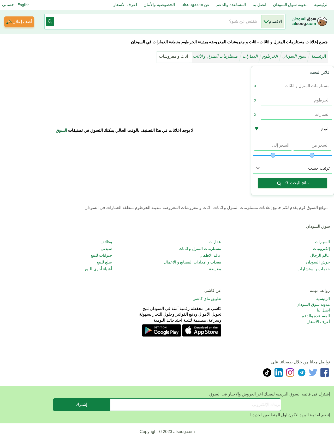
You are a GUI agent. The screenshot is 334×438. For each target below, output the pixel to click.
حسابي (8, 4)
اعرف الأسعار (125, 4)
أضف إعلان (22, 21)
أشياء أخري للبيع (98, 269)
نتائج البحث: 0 (297, 183)
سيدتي (106, 248)
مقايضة (215, 269)
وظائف (106, 241)
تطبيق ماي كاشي (207, 298)
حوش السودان (318, 262)
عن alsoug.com (196, 4)
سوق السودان (294, 56)
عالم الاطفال (210, 255)
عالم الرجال (320, 255)
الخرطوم (270, 56)
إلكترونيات (321, 248)
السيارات (322, 241)
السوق (61, 130)
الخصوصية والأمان (159, 4)
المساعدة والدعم (231, 4)
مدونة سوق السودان (290, 4)
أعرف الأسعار (318, 321)
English (23, 5)
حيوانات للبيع (101, 255)
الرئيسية (321, 4)
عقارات (215, 241)
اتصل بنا (259, 4)
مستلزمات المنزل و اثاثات (216, 56)
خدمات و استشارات (313, 269)
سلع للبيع (104, 262)
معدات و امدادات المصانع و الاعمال (192, 262)
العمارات (250, 56)
